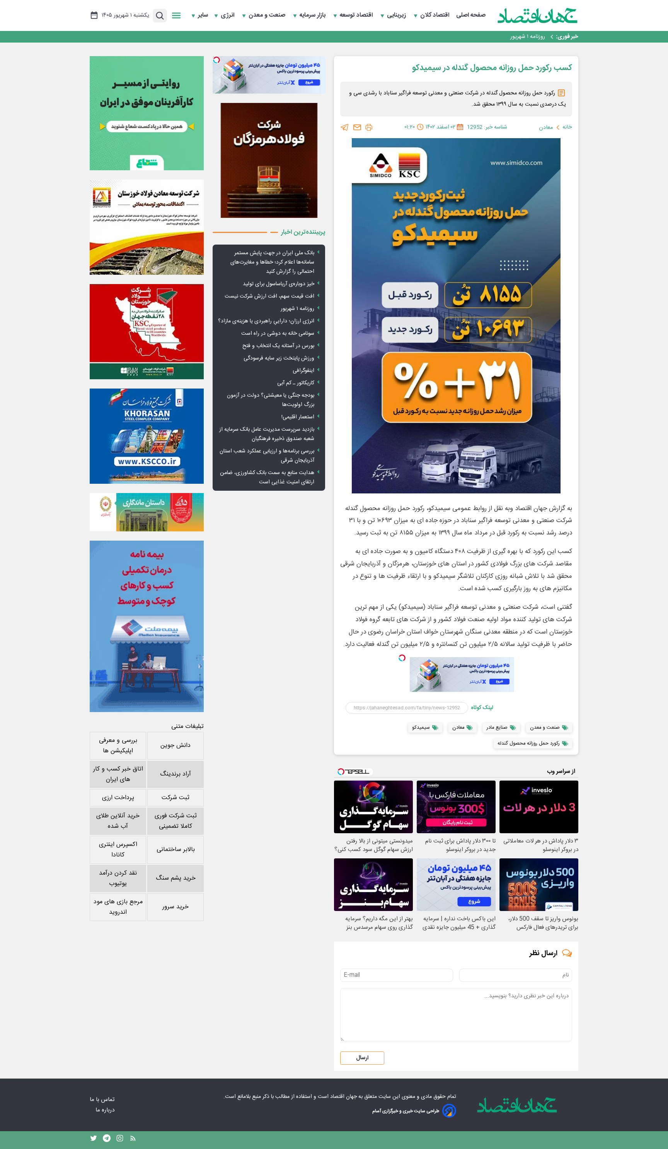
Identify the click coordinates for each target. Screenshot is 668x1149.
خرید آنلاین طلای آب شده (118, 821)
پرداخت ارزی (118, 798)
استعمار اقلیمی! (297, 417)
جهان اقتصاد (343, 1096)
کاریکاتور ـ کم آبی (295, 383)
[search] (160, 15)
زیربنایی (397, 15)
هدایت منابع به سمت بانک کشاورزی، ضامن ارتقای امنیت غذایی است (267, 477)
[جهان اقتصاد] (537, 15)
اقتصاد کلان (435, 15)
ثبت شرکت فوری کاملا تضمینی (176, 821)
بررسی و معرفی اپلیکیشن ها (118, 745)
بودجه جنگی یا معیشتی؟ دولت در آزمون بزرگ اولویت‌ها (270, 400)
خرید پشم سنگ (176, 878)
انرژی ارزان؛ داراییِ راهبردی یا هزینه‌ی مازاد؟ (266, 321)
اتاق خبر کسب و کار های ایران (118, 774)
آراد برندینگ (175, 774)
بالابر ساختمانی (176, 849)
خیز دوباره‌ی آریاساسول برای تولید (278, 284)
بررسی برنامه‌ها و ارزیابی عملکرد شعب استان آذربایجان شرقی (267, 456)
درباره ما (105, 1110)
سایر (203, 15)
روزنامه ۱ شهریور (527, 36)
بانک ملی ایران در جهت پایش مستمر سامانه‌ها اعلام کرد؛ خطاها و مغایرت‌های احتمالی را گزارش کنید (272, 262)
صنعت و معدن (268, 15)
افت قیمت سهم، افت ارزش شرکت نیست (269, 296)
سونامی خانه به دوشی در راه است (277, 333)
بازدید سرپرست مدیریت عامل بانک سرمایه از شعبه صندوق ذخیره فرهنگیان (266, 434)
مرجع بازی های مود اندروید (118, 907)
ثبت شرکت (175, 798)
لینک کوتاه (482, 707)
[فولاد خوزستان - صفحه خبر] (147, 331)
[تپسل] (402, 658)
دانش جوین (175, 745)
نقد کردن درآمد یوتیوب (118, 878)
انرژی (228, 15)
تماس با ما (103, 1099)
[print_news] (369, 127)
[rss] (133, 1140)
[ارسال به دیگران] (357, 127)
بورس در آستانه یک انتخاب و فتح (278, 346)
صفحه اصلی (471, 15)
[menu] (176, 15)
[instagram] (120, 1140)
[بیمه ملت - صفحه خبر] (147, 626)
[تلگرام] (344, 127)
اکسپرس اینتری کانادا (118, 849)
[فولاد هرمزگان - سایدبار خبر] (269, 160)
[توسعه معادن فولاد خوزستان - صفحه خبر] (147, 227)
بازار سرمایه (313, 15)
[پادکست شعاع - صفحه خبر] (147, 113)
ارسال (362, 1058)
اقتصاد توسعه (357, 15)
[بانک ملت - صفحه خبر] (147, 512)
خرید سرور (175, 907)
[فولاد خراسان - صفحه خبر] (147, 436)
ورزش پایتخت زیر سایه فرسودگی (279, 358)
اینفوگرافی (303, 370)
